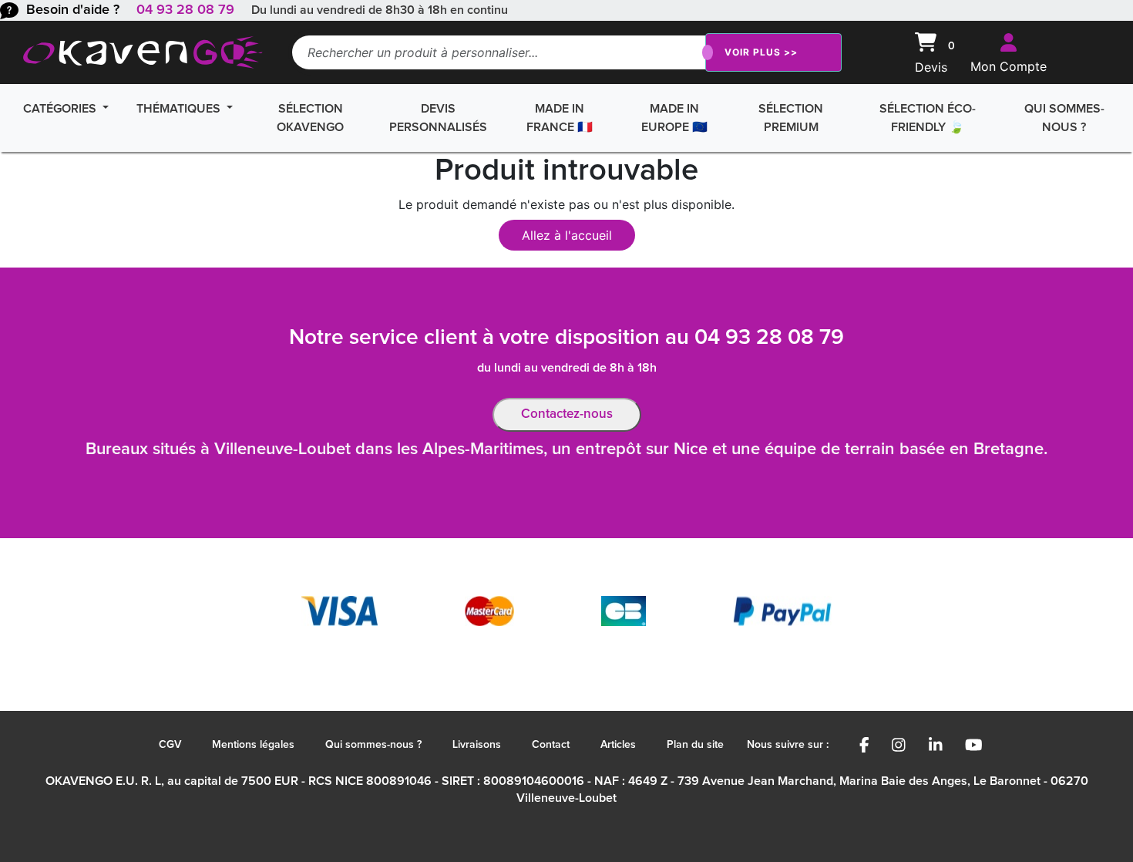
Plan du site (695, 744)
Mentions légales (253, 744)
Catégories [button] (61, 109)
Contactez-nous (567, 414)
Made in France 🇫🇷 (559, 118)
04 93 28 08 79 (185, 10)
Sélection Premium (790, 118)
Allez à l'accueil (567, 235)
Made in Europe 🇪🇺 (674, 118)
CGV (170, 744)
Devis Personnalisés (438, 118)
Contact (551, 744)
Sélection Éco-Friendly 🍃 (927, 118)
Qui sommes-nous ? (1064, 118)
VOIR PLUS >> (761, 52)
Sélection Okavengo (310, 118)
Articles (618, 744)
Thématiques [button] (180, 109)
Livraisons (476, 744)
